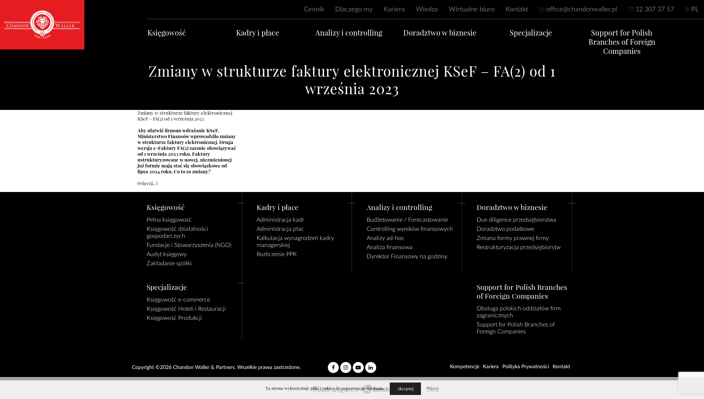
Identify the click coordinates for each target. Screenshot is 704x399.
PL (694, 9)
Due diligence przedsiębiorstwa (516, 220)
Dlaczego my (354, 9)
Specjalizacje (531, 32)
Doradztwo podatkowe (505, 229)
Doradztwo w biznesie (439, 32)
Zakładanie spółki (169, 263)
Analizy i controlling (348, 32)
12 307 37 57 (654, 9)
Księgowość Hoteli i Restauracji (186, 309)
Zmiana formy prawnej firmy (513, 238)
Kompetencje (464, 366)
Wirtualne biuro (472, 9)
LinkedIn (370, 364)
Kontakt (517, 9)
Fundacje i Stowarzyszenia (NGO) (189, 245)
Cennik (314, 9)
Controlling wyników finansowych (410, 229)
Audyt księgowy (167, 254)
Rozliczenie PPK (277, 254)
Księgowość (166, 32)
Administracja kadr (280, 220)
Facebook (333, 364)
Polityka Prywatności (525, 366)
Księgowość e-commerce (178, 300)
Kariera (394, 9)
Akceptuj (405, 388)
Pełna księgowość (169, 220)
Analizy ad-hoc (385, 238)
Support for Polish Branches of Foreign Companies (621, 42)
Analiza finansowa (389, 247)
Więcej (432, 388)
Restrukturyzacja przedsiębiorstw (519, 247)
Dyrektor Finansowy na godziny (407, 256)
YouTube (358, 364)
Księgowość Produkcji (174, 318)
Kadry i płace (257, 32)
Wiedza (427, 9)
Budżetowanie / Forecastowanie (407, 220)
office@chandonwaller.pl (581, 9)
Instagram (345, 364)
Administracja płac (280, 229)
